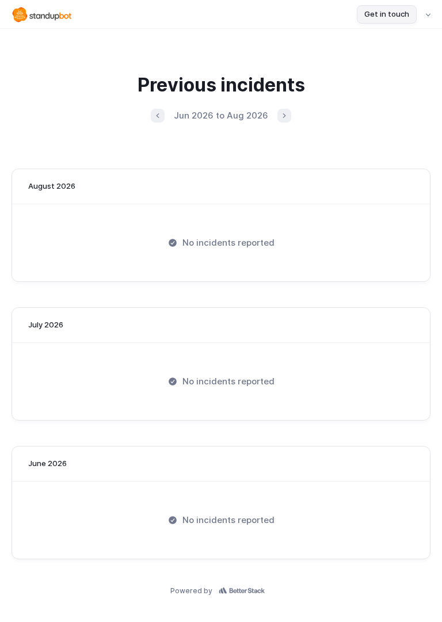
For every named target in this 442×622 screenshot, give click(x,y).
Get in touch (386, 13)
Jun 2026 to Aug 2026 (221, 115)
